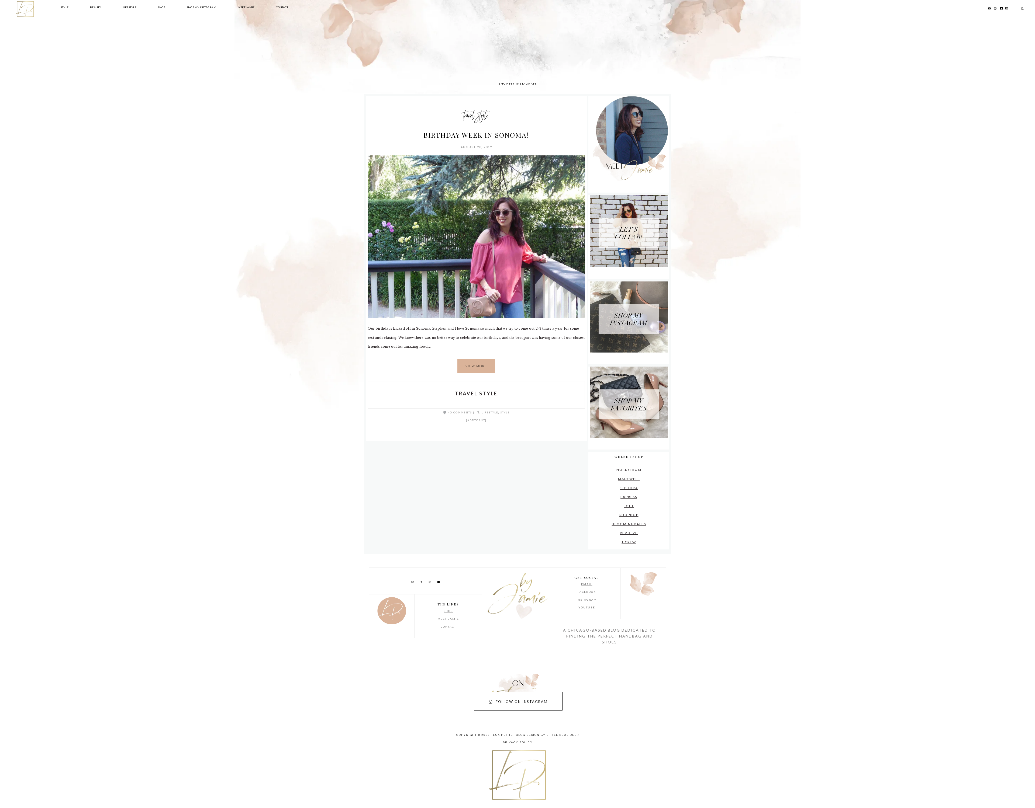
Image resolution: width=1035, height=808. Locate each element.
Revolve (629, 533)
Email (586, 584)
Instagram (587, 599)
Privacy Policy (518, 742)
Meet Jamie (448, 618)
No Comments (459, 412)
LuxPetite (436, 53)
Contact (448, 626)
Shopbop (629, 515)
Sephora (629, 488)
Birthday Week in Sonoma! (476, 134)
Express (628, 497)
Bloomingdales (629, 524)
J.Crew (629, 542)
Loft (629, 506)
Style (505, 412)
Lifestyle (490, 412)
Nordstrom (628, 470)
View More (476, 366)
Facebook (587, 591)
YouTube (586, 607)
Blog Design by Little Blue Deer (547, 735)
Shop (448, 610)
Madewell (629, 479)
